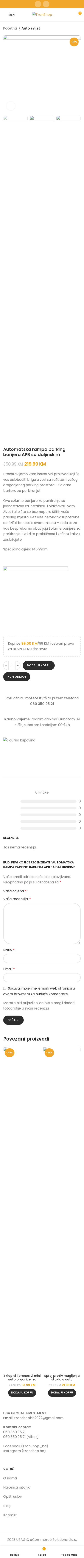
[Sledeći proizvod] (78, 28)
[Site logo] (42, 14)
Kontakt (10, 1514)
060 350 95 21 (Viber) (21, 1436)
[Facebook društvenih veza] (38, 4)
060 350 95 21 (14, 1432)
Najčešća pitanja (16, 1487)
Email (9, 969)
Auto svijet (31, 28)
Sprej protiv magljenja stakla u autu (62, 1378)
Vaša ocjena (14, 891)
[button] (22, 1393)
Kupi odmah (17, 677)
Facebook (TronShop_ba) (25, 1446)
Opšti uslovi (12, 1496)
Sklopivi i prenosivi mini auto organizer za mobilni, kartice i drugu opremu (22, 1381)
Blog (7, 1505)
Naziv (9, 950)
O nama (10, 1478)
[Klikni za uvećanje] (10, 106)
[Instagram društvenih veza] (46, 4)
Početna (10, 28)
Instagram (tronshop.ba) (24, 1450)
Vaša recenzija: (17, 898)
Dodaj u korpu (38, 665)
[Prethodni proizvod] (70, 28)
